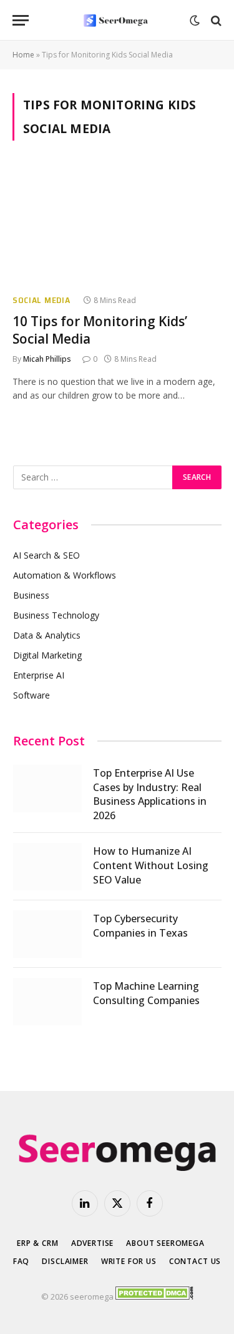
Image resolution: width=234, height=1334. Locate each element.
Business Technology (56, 615)
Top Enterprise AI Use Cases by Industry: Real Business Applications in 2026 (150, 794)
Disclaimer (65, 1261)
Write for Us (129, 1261)
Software (31, 695)
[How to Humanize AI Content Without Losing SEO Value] (47, 866)
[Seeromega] (117, 20)
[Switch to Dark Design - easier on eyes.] (195, 20)
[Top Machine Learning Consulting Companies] (47, 1001)
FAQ (21, 1261)
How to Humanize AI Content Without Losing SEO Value (150, 865)
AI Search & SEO (46, 555)
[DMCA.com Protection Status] (154, 1296)
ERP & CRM (38, 1243)
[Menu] (20, 20)
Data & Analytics (46, 635)
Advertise (92, 1243)
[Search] (215, 20)
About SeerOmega (165, 1243)
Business (31, 595)
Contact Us (195, 1261)
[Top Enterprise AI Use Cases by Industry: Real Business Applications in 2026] (47, 788)
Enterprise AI (38, 675)
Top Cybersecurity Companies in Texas (140, 926)
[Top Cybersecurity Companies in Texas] (47, 934)
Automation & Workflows (64, 575)
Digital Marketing (47, 655)
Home (23, 54)
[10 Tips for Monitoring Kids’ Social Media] (117, 224)
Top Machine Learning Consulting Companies (146, 993)
